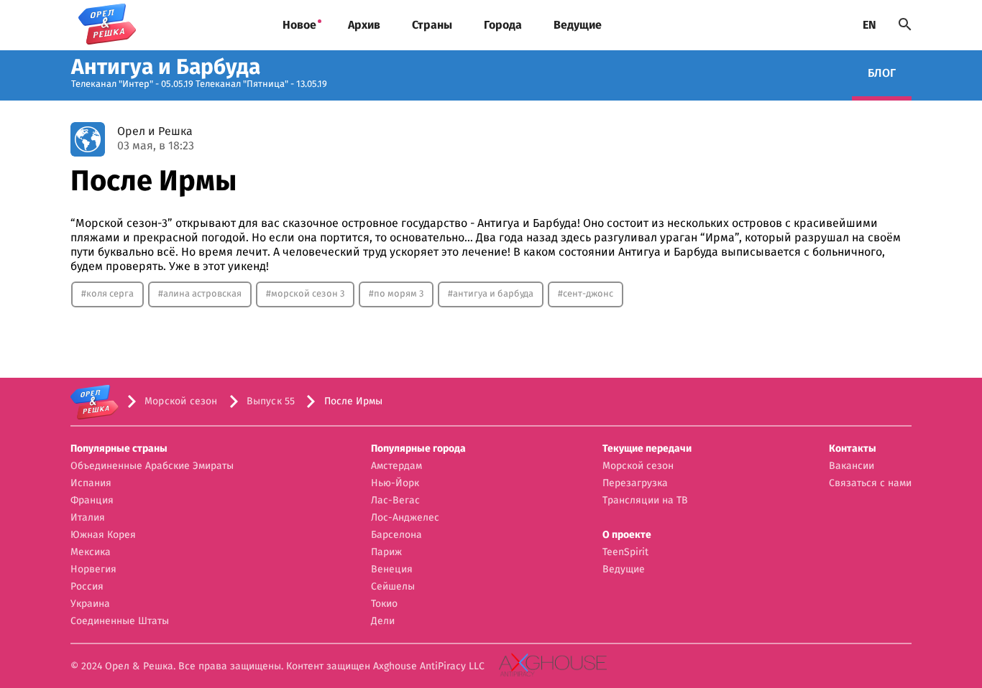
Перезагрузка (635, 483)
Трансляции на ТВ (645, 501)
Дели (383, 621)
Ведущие (578, 25)
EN (869, 25)
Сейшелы (393, 587)
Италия (87, 518)
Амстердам (396, 466)
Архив (364, 25)
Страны (432, 25)
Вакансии (851, 466)
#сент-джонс (585, 294)
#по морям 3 (396, 294)
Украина (90, 604)
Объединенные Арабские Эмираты (152, 466)
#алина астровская (200, 294)
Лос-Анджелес (405, 518)
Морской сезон (181, 401)
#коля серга (107, 294)
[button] (152, 449)
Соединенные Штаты (119, 621)
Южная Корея (103, 535)
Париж (386, 552)
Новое (299, 25)
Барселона (396, 535)
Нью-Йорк (395, 483)
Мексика (90, 552)
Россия (87, 587)
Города (503, 25)
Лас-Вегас (395, 501)
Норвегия (93, 569)
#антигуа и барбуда (490, 294)
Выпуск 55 (271, 401)
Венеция (392, 569)
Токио (384, 604)
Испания (90, 483)
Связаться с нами (870, 483)
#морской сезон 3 (305, 294)
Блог (882, 73)
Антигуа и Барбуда (165, 67)
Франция (92, 501)
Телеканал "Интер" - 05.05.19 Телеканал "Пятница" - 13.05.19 (199, 84)
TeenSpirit (625, 552)
